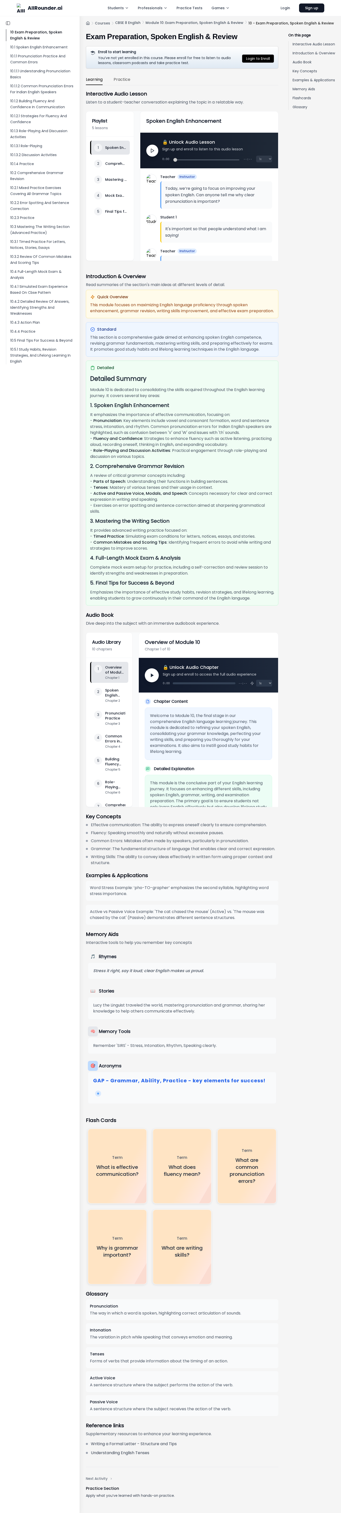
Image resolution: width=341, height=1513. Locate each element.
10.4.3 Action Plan (25, 322)
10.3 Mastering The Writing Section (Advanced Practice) (40, 229)
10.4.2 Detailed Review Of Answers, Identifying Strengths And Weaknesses (39, 307)
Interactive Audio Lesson (314, 44)
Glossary (300, 106)
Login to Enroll (258, 58)
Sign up (311, 7)
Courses (102, 23)
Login (285, 7)
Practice (122, 79)
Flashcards (302, 98)
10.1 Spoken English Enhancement (39, 47)
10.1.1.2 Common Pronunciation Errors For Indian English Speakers (41, 89)
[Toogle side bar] (8, 23)
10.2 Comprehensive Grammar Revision (36, 175)
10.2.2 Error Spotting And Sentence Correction (39, 205)
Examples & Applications (314, 80)
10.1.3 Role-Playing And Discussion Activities (38, 133)
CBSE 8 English (128, 22)
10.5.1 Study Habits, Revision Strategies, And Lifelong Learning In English (40, 355)
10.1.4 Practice (22, 163)
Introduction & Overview (314, 53)
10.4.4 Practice (22, 331)
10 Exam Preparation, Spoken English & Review (36, 35)
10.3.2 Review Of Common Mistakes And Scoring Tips (40, 259)
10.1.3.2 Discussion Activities (33, 154)
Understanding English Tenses (120, 1453)
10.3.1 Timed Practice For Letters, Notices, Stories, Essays (38, 244)
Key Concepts (305, 71)
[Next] (152, 675)
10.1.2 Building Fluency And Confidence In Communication (37, 104)
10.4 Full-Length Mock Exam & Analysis (36, 274)
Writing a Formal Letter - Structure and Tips (134, 1444)
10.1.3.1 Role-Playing (26, 145)
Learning (94, 79)
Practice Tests (189, 7)
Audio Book (302, 62)
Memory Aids (304, 89)
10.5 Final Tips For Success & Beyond (41, 340)
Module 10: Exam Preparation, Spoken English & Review (194, 22)
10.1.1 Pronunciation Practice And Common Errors (37, 59)
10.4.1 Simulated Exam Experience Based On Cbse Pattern (39, 289)
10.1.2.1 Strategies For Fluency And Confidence (38, 118)
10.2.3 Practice (22, 217)
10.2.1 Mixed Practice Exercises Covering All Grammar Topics (35, 190)
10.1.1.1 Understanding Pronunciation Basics (40, 74)
